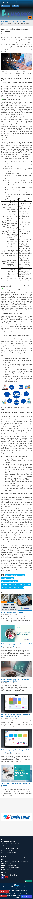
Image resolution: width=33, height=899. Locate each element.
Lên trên (27, 881)
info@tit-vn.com (9, 2)
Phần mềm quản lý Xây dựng (10, 848)
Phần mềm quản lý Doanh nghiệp (11, 843)
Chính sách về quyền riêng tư (10, 852)
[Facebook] (2, 877)
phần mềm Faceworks (8, 578)
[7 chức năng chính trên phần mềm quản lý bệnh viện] (16, 773)
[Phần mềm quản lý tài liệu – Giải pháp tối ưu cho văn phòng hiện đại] (16, 669)
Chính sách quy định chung (9, 886)
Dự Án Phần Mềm (7, 850)
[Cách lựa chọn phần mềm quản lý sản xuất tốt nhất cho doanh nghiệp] (16, 703)
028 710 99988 (7, 867)
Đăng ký (16, 5)
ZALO (4, 896)
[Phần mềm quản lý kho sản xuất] (16, 602)
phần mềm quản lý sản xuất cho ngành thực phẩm (16, 584)
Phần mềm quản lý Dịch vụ (9, 841)
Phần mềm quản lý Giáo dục (9, 846)
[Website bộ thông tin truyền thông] (16, 885)
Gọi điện (4, 891)
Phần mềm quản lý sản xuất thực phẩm (13, 587)
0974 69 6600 (25, 2)
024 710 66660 (7, 865)
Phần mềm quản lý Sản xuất (10, 581)
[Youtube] (6, 877)
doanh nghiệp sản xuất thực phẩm (15, 575)
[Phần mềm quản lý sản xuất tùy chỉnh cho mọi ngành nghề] (16, 738)
